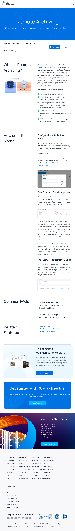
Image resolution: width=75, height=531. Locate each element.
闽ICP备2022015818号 (54, 526)
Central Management (23, 476)
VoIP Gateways (23, 472)
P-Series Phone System (24, 462)
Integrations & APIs (38, 469)
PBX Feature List (12, 499)
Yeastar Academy (12, 507)
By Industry (35, 472)
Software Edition (62, 163)
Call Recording (45, 326)
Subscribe (47, 481)
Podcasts (47, 478)
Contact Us (10, 490)
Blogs (46, 463)
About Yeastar (11, 460)
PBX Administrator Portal (49, 331)
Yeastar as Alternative (13, 502)
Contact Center (36, 463)
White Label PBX (37, 466)
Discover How (49, 444)
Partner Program (12, 463)
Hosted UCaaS (36, 460)
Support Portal (11, 493)
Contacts (10, 524)
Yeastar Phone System (11, 43)
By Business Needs (38, 478)
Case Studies (48, 466)
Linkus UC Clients (24, 466)
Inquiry (66, 47)
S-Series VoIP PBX (24, 469)
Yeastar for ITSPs (12, 504)
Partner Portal (11, 496)
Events (9, 484)
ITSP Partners (11, 469)
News (9, 478)
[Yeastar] (9, 3)
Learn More (44, 373)
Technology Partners (10, 473)
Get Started (37, 403)
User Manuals (48, 469)
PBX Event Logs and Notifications (51, 329)
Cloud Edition (50, 163)
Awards (9, 481)
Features (29, 43)
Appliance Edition (43, 165)
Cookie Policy (16, 526)
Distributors (10, 466)
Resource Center (49, 460)
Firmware (47, 472)
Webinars (47, 475)
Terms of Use (19, 524)
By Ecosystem (36, 475)
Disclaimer (25, 526)
